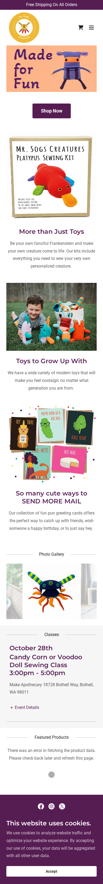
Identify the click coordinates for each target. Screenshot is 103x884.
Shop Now (51, 111)
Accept (51, 871)
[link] (24, 27)
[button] (91, 27)
